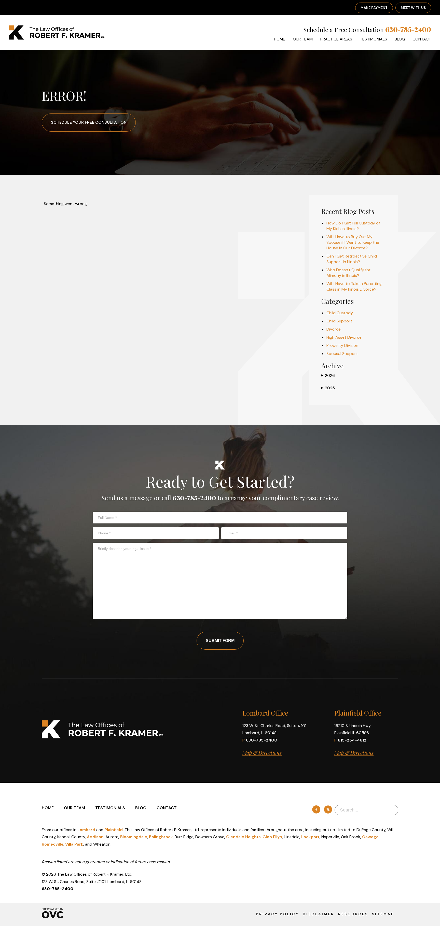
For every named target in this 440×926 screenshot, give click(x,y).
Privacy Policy (277, 914)
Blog (400, 39)
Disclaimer (318, 914)
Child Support (339, 321)
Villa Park (74, 844)
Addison (95, 836)
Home (279, 39)
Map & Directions (262, 752)
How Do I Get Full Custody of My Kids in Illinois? (353, 225)
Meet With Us (413, 7)
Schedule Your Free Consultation (89, 122)
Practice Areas (336, 39)
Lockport (310, 836)
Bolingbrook (161, 836)
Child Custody (339, 313)
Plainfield (113, 829)
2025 (328, 388)
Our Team (303, 39)
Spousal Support (342, 353)
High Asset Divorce (344, 337)
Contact (422, 39)
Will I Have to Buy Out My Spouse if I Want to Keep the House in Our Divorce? (352, 242)
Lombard (86, 829)
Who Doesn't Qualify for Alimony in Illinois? (348, 272)
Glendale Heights (243, 836)
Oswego (370, 836)
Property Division (342, 345)
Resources (353, 914)
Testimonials (373, 39)
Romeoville (52, 844)
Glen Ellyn (272, 836)
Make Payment (374, 7)
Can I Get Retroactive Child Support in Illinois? (351, 258)
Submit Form (220, 640)
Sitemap (383, 914)
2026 (328, 375)
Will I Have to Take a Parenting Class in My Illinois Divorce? (354, 286)
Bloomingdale (133, 836)
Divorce (333, 329)
